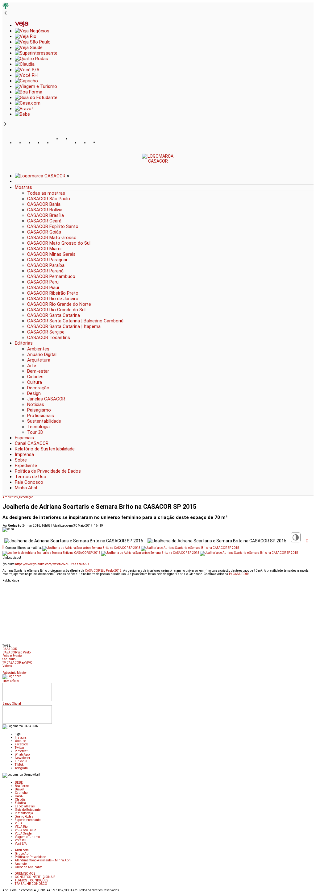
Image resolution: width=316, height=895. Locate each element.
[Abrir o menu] (5, 132)
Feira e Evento (12, 655)
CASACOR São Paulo (16, 652)
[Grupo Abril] (5, 7)
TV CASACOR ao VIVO (17, 662)
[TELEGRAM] (102, 142)
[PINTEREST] (56, 142)
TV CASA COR (238, 574)
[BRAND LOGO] (41, 176)
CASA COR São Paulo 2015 (103, 570)
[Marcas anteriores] (5, 13)
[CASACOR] (158, 161)
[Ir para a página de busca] (312, 167)
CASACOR (9, 649)
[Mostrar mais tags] (4, 670)
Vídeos (7, 666)
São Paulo (8, 659)
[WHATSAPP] (65, 144)
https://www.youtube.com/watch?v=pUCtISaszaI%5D (52, 564)
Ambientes (10, 497)
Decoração (26, 497)
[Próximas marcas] (5, 124)
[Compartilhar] (307, 540)
